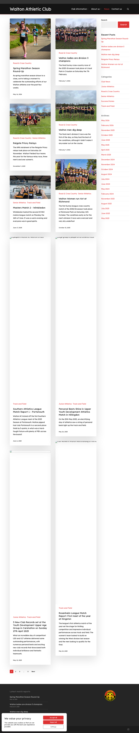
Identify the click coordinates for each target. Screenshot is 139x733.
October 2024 (107, 169)
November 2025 (108, 130)
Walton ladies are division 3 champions (26, 704)
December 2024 (108, 159)
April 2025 (105, 150)
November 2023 (107, 199)
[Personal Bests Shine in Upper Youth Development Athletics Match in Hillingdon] (75, 336)
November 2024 (108, 164)
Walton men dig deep (110, 54)
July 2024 (105, 179)
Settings (53, 727)
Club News (105, 82)
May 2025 (105, 145)
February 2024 (107, 194)
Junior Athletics (65, 404)
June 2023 (105, 213)
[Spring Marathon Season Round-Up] (30, 58)
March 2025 (106, 155)
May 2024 (105, 189)
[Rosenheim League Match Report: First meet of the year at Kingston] (75, 548)
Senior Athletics (38, 138)
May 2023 (105, 218)
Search (104, 20)
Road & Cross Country (22, 63)
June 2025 (105, 140)
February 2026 (107, 125)
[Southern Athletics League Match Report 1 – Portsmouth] (30, 341)
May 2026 (105, 120)
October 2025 (107, 135)
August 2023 (106, 204)
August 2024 (106, 174)
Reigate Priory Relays (110, 59)
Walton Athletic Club (30, 9)
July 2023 (105, 208)
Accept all (53, 718)
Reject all (53, 722)
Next (33, 671)
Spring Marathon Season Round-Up (25, 697)
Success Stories (107, 101)
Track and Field (33, 203)
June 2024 (105, 184)
